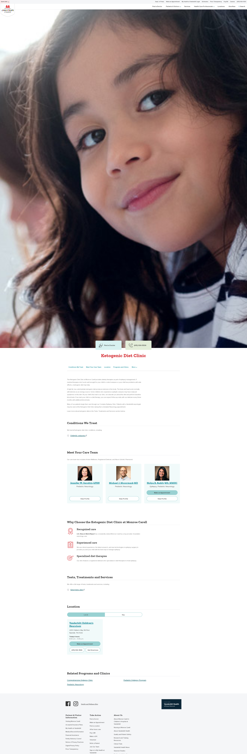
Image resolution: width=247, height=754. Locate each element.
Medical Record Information (75, 732)
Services (187, 6)
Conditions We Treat (76, 367)
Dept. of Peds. (159, 1)
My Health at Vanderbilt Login (191, 1)
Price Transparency (216, 1)
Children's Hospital (7, 10)
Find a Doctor (157, 6)
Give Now (232, 6)
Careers (232, 1)
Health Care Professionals (203, 6)
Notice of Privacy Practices (75, 742)
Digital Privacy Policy (72, 746)
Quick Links (4, 1)
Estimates (205, 1)
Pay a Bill (92, 733)
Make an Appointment (173, 1)
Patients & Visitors (172, 6)
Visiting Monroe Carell (73, 721)
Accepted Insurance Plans (74, 725)
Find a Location (95, 726)
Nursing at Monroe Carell (122, 727)
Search (242, 6)
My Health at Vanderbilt (73, 728)
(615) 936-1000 (241, 1)
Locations (221, 6)
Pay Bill (226, 1)
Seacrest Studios (119, 751)
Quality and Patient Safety (122, 734)
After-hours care (95, 729)
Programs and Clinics (121, 367)
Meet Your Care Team (93, 367)
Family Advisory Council (73, 739)
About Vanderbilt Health (122, 731)
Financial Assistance (72, 735)
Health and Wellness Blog (89, 704)
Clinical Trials (118, 744)
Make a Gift (93, 736)
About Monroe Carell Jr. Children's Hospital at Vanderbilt (121, 721)
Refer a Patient (95, 743)
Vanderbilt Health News (122, 747)
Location (107, 367)
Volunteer (93, 740)
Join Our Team (94, 747)
